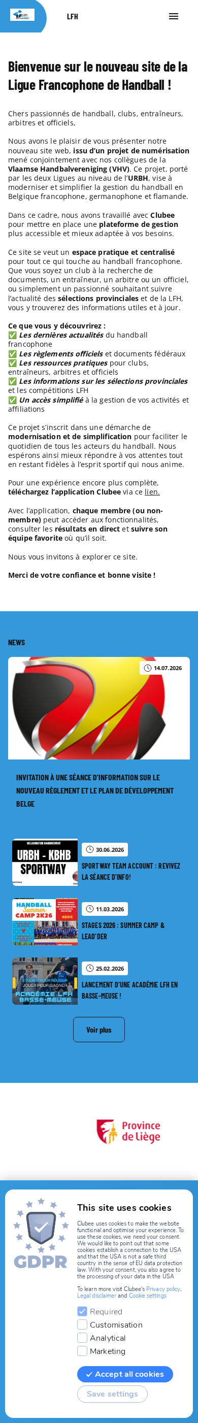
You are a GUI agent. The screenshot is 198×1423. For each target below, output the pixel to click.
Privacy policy (163, 1289)
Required (106, 1312)
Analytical (108, 1338)
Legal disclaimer (96, 1296)
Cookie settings (148, 1296)
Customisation (116, 1325)
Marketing (107, 1351)
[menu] (173, 16)
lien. (152, 492)
